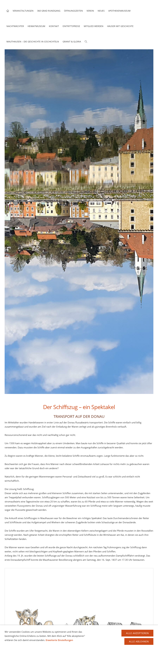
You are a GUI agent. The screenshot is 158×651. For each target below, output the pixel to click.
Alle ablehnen (139, 641)
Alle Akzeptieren (137, 633)
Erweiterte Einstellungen (59, 640)
